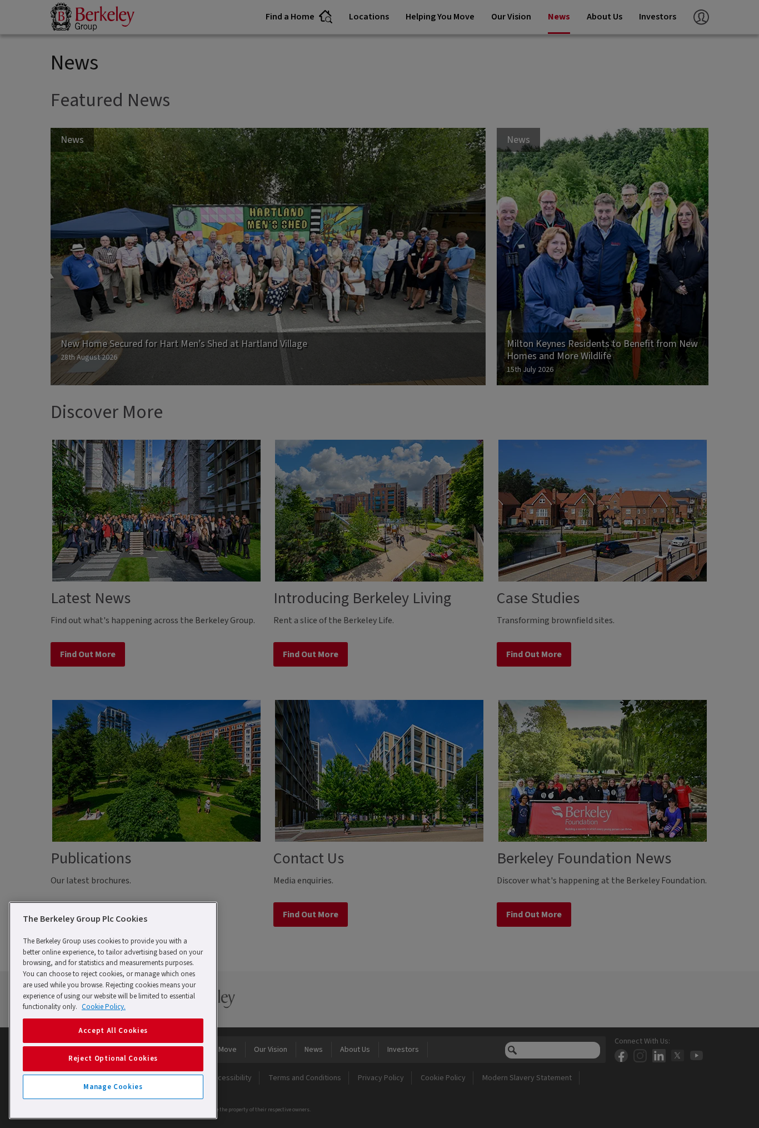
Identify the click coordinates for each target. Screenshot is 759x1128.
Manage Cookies (112, 1087)
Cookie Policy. (104, 1007)
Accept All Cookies (113, 1031)
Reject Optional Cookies (113, 1059)
